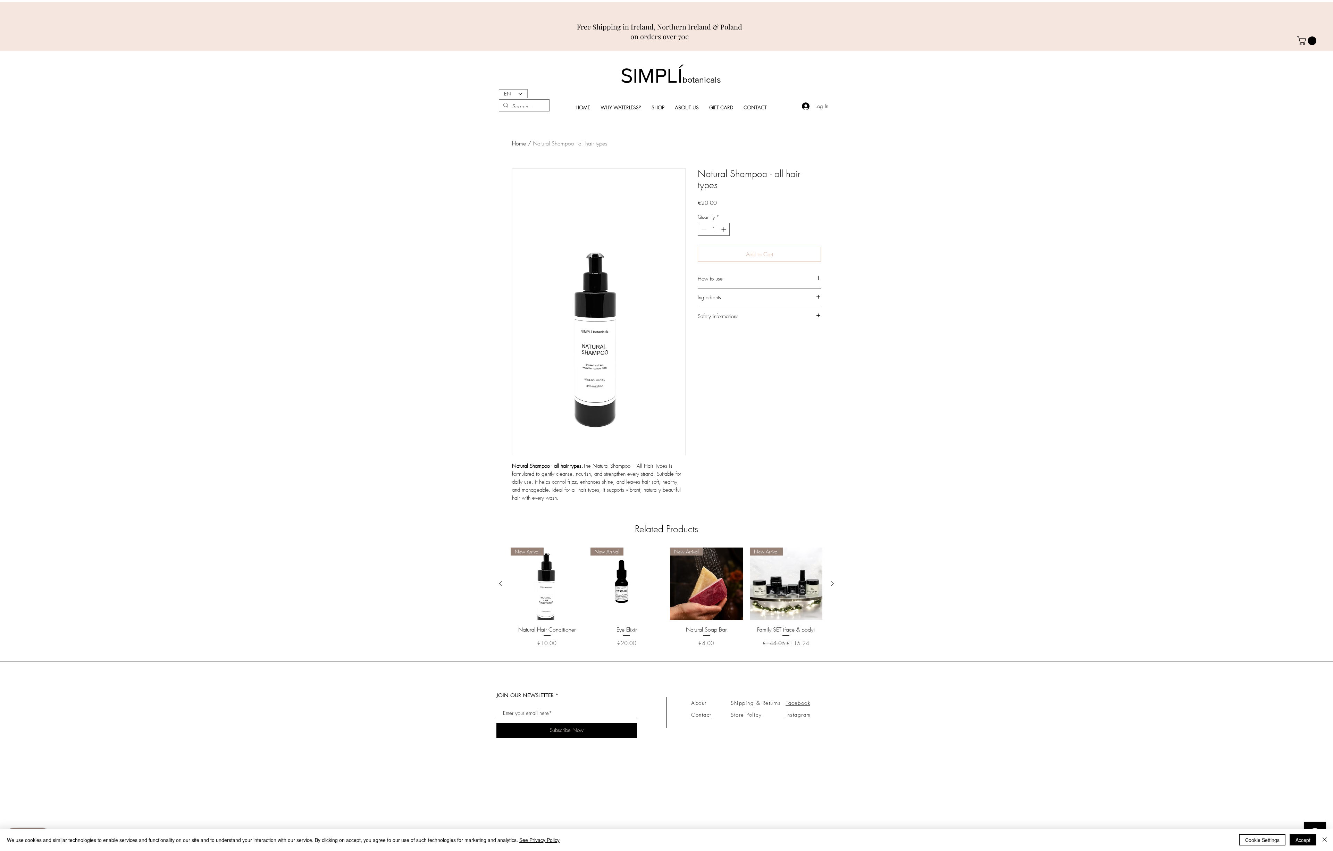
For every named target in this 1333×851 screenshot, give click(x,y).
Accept (1303, 839)
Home (519, 143)
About (698, 703)
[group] (666, 601)
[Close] (1325, 839)
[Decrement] (703, 229)
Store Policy (746, 714)
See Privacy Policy (539, 839)
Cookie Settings (1262, 839)
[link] (1307, 40)
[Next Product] (832, 583)
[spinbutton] (713, 229)
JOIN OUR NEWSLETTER (525, 695)
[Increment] (724, 229)
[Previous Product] (500, 583)
